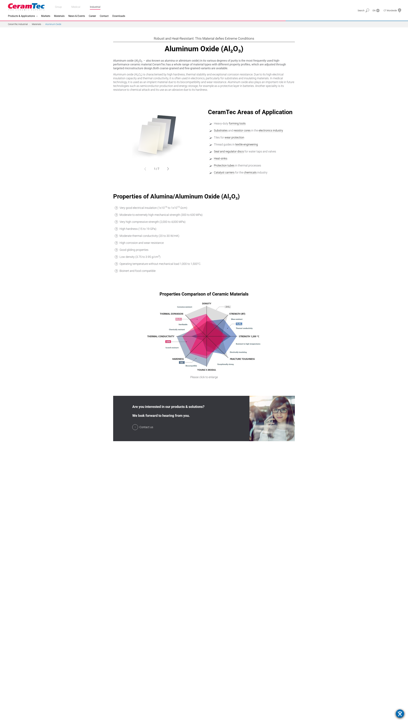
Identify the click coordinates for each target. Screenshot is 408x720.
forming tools (237, 123)
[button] (145, 169)
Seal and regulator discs (229, 151)
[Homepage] (26, 6)
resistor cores (242, 130)
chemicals (250, 172)
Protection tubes (224, 165)
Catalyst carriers (224, 172)
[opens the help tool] (400, 713)
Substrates (221, 130)
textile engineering (246, 144)
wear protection (234, 137)
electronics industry (271, 130)
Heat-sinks (220, 158)
